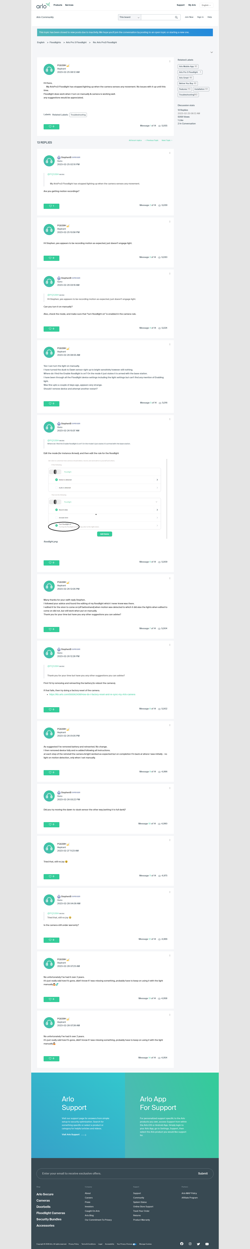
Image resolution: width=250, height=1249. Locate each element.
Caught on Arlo (92, 1211)
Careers (89, 1198)
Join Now (189, 17)
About (88, 1193)
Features (183, 89)
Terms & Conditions (89, 1244)
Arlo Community (45, 17)
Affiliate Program (190, 1198)
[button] (170, 61)
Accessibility (109, 1244)
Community (138, 1198)
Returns (137, 1216)
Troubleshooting (78, 115)
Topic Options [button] (211, 53)
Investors (89, 1207)
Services (69, 5)
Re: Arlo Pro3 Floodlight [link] (105, 42)
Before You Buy (186, 83)
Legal (100, 1244)
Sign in (200, 17)
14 (149, 1058)
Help (210, 17)
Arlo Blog (89, 1216)
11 (150, 876)
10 (149, 824)
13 (150, 998)
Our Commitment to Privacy (98, 1220)
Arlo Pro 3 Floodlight (76, 42)
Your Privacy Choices (124, 1244)
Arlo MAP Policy (189, 1193)
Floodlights (55, 42)
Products (58, 5)
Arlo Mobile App (186, 66)
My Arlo (192, 5)
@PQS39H (53, 174)
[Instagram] (190, 1243)
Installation (200, 89)
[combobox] (161, 17)
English (41, 42)
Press (87, 1202)
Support (181, 5)
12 (150, 939)
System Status (140, 1202)
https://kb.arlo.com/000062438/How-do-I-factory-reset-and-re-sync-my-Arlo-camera (92, 694)
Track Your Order (141, 1211)
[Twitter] (198, 1244)
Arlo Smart (184, 78)
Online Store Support (143, 1207)
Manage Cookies (145, 1244)
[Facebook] (181, 1243)
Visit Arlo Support (71, 1135)
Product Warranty (141, 1220)
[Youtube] (207, 1244)
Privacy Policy (74, 1244)
